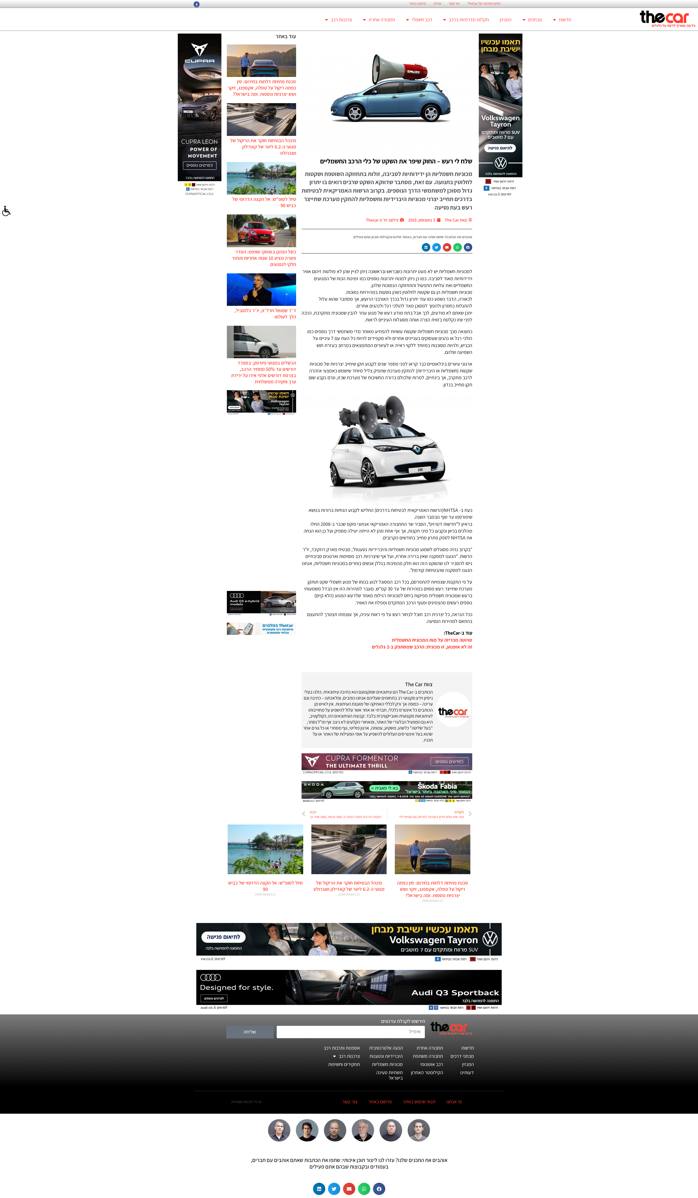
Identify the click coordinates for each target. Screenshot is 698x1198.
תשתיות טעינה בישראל (389, 1075)
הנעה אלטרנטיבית (386, 1048)
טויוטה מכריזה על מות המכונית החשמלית (432, 640)
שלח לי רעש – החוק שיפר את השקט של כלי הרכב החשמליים (396, 161)
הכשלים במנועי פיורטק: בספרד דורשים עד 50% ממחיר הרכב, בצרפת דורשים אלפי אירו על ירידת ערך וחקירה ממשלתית (263, 372)
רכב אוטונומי (431, 1064)
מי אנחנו (454, 1101)
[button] (468, 247)
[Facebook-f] (197, 4)
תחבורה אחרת (382, 19)
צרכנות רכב (341, 19)
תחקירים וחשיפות (344, 1064)
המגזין (506, 19)
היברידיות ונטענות (386, 1056)
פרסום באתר (417, 3)
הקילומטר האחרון (427, 1072)
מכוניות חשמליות (387, 1064)
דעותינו (467, 1072)
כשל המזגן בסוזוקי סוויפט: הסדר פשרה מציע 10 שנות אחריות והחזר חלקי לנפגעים (264, 258)
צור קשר (454, 3)
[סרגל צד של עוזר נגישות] (6, 211)
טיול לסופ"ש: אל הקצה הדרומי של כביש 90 (265, 886)
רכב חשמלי (422, 19)
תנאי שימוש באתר (419, 1101)
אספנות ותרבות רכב (342, 1048)
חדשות (565, 19)
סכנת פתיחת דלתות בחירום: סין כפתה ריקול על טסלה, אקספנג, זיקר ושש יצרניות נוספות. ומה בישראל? (262, 87)
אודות (437, 3)
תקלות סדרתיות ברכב (469, 19)
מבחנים (535, 19)
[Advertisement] (261, 503)
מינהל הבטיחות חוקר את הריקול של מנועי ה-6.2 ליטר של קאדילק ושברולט (263, 146)
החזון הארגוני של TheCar (484, 3)
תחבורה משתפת (428, 1056)
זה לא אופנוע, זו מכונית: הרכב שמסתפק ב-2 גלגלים (422, 647)
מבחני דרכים (462, 1056)
